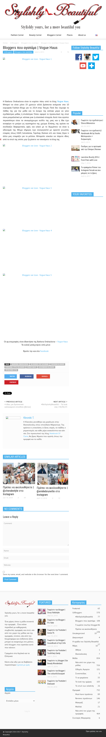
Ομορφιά (86, 690)
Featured (86, 608)
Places (69, 36)
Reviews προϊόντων (87, 698)
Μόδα (86, 658)
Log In (27, 711)
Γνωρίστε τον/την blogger (87, 625)
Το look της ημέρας (87, 681)
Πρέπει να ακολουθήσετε (87, 629)
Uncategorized (84, 633)
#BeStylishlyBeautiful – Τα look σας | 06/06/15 (54, 405)
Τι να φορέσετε (87, 677)
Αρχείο (7, 693)
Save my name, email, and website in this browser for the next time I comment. (35, 574)
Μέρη (85, 645)
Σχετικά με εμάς (23, 665)
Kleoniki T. (28, 417)
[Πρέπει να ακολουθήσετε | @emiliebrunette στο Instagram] (52, 473)
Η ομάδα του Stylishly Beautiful (86, 641)
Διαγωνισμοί (86, 637)
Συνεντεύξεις (87, 673)
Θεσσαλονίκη (87, 654)
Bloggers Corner (53, 36)
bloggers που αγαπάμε (40, 364)
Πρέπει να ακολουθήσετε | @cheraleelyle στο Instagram (18, 491)
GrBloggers (8, 52)
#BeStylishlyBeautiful (87, 616)
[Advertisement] (87, 89)
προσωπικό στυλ (11, 370)
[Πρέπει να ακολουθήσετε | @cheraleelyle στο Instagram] (19, 473)
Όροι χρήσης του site (94, 731)
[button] (100, 35)
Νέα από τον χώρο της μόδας (87, 663)
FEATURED (45, 602)
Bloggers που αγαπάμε (23, 52)
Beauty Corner (35, 36)
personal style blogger (15, 367)
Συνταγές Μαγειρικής (86, 718)
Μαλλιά (87, 706)
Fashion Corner (16, 36)
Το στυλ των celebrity (87, 686)
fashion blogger (57, 364)
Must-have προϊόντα (87, 694)
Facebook (44, 351)
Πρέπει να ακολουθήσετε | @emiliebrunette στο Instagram (52, 491)
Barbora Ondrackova (20, 364)
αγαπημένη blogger (46, 367)
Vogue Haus (62, 101)
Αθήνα (87, 650)
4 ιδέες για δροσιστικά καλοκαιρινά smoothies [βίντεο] (18, 405)
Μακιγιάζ (87, 702)
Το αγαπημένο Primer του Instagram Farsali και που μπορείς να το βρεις (91, 170)
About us (82, 35)
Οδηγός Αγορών (87, 669)
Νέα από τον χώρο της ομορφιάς (87, 712)
